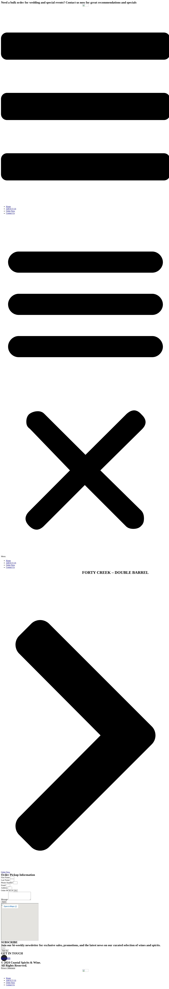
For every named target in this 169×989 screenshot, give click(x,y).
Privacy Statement (8, 968)
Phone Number (7, 883)
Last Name (5, 880)
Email (3, 885)
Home (8, 206)
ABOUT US (11, 209)
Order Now (10, 211)
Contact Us (10, 213)
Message (4, 899)
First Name (5, 877)
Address (4, 888)
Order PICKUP (7, 890)
